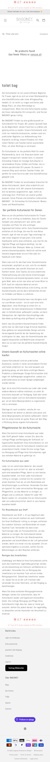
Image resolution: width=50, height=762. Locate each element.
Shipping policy (38, 755)
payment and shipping (13, 650)
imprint (8, 662)
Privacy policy (13, 755)
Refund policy (38, 751)
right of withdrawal (12, 638)
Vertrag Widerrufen (16, 668)
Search (8, 703)
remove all (35, 54)
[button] (5, 20)
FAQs (7, 697)
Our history (9, 691)
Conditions (9, 656)
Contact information (21, 759)
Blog (7, 685)
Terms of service (25, 755)
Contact (8, 709)
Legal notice (34, 759)
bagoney (16, 751)
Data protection (11, 644)
